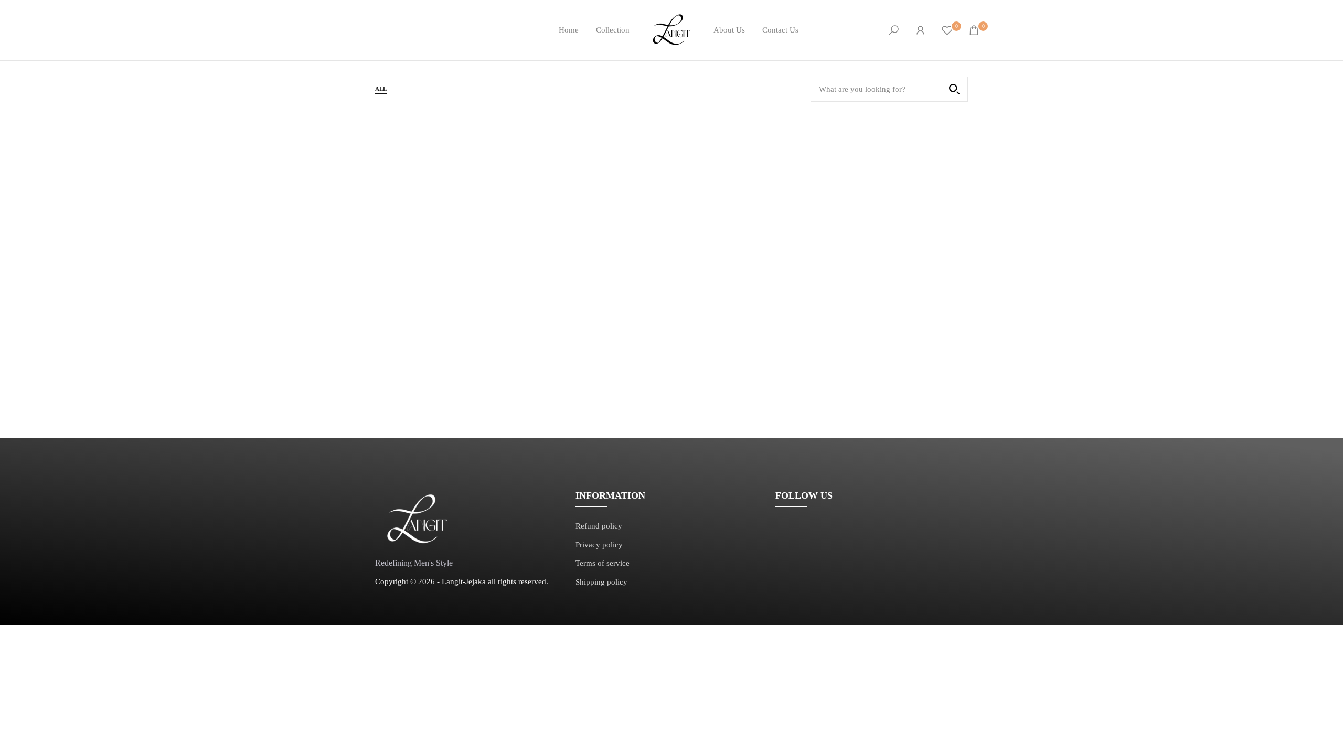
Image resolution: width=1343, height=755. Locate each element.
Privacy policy (599, 545)
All (381, 88)
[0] (947, 30)
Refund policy (598, 526)
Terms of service (602, 563)
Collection (613, 30)
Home (569, 30)
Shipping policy (601, 582)
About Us (729, 30)
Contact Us (780, 30)
